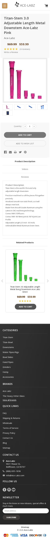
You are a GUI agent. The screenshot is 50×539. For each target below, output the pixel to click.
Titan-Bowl (8, 342)
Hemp (5, 372)
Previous (2, 280)
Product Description (25, 161)
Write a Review (11, 52)
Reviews (25, 176)
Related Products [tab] (25, 242)
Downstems (8, 347)
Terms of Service (10, 428)
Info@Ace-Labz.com (15, 475)
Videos (25, 169)
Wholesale (7, 423)
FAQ (5, 413)
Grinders (7, 367)
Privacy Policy (9, 433)
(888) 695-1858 (13, 471)
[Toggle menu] (4, 5)
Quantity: (18, 126)
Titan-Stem (8, 337)
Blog (5, 442)
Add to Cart (25, 306)
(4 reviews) (25, 49)
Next (48, 280)
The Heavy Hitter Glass (14, 396)
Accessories (8, 377)
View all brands (9, 400)
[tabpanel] (25, 280)
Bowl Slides (8, 357)
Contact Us (8, 438)
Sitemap (6, 447)
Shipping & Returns (11, 418)
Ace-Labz (7, 391)
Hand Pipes (8, 362)
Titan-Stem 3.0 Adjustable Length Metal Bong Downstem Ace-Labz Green (25, 289)
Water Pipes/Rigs (11, 352)
